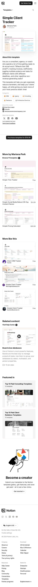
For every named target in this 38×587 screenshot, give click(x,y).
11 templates (10, 27)
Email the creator (9, 107)
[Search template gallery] (33, 10)
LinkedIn (7, 109)
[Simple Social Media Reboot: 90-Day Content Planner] (19, 191)
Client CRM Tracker (14, 261)
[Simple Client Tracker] (19, 274)
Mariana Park (11, 26)
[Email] (16, 118)
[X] (4, 118)
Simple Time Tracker (9, 180)
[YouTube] (17, 517)
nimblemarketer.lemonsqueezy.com (15, 111)
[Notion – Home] (3, 3)
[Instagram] (2, 517)
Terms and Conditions (8, 123)
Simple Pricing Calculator (11, 226)
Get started (19, 491)
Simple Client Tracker (13, 284)
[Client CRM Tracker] (19, 250)
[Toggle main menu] (35, 3)
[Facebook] (12, 118)
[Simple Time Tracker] (19, 169)
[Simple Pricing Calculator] (19, 215)
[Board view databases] (19, 336)
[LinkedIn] (8, 118)
